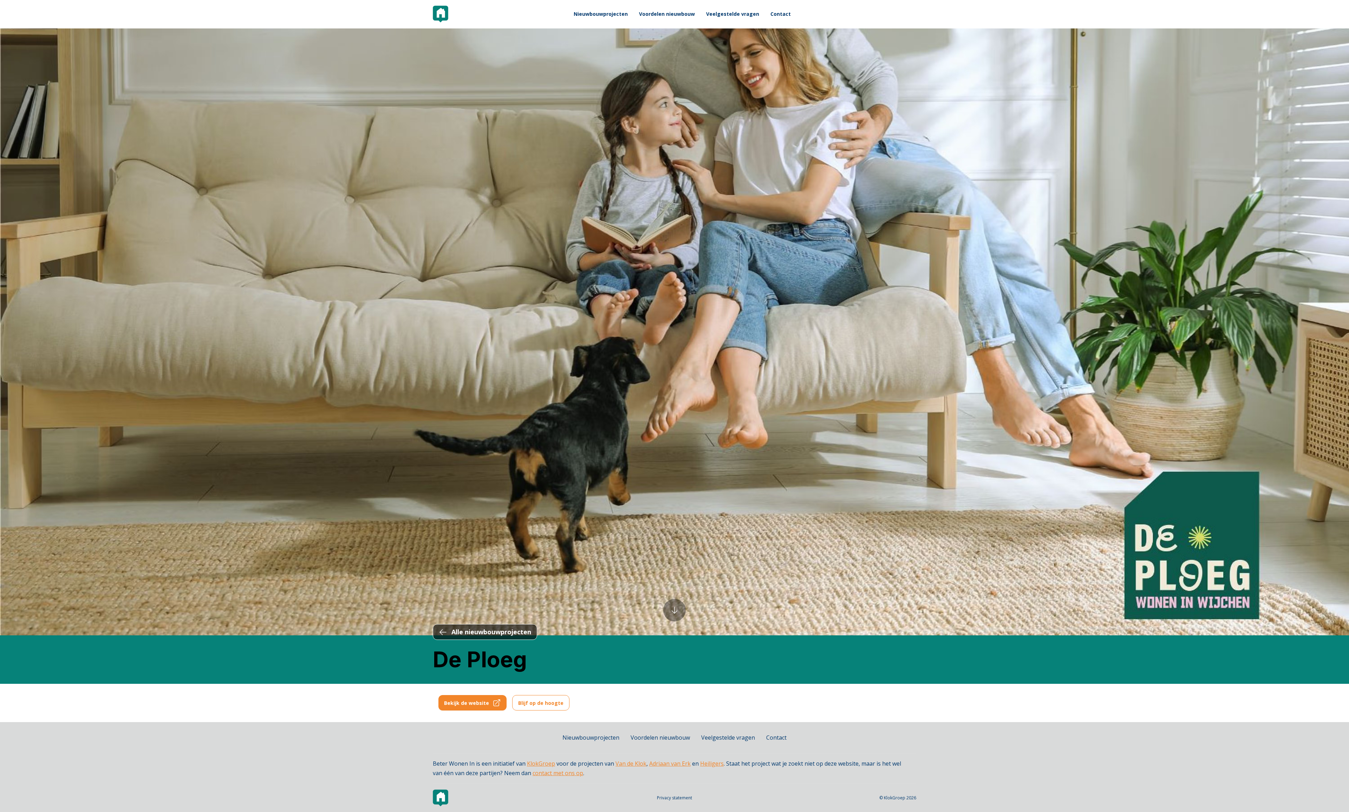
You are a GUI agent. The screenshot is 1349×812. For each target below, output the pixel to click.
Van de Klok (630, 763)
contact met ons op (558, 773)
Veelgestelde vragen (732, 14)
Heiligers (712, 763)
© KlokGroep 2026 (897, 798)
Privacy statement (674, 798)
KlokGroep (541, 763)
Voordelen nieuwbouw (667, 14)
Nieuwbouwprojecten (601, 14)
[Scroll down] (674, 609)
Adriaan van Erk (670, 763)
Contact (780, 14)
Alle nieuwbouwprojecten (491, 632)
